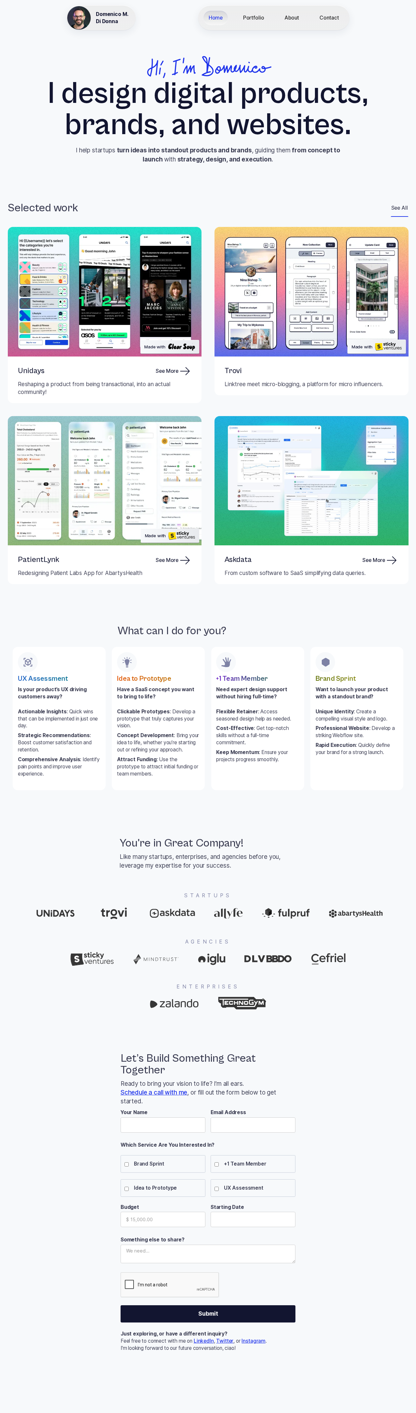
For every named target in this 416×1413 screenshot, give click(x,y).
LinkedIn (204, 1341)
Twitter (224, 1341)
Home (216, 18)
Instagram (253, 1341)
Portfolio (253, 18)
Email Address (228, 1112)
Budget (130, 1207)
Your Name (134, 1112)
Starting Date (227, 1207)
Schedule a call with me (154, 1092)
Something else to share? (153, 1240)
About (291, 18)
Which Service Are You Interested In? (167, 1145)
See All (399, 208)
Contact (329, 18)
